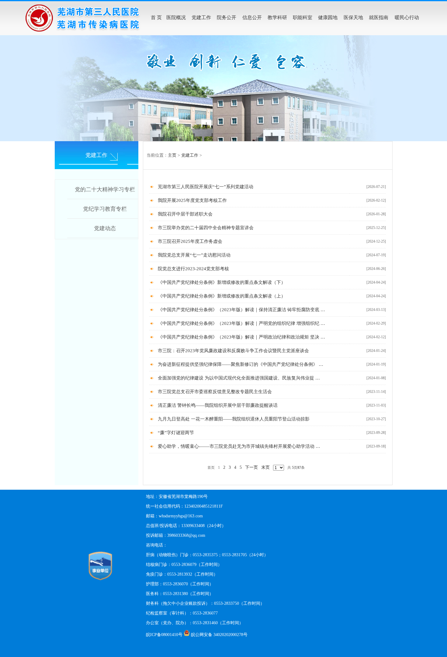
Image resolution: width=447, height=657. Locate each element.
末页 (265, 467)
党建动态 (105, 228)
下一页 (251, 467)
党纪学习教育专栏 (105, 209)
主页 (172, 155)
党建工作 (189, 155)
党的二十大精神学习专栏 (105, 189)
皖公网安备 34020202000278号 (219, 634)
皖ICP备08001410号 (164, 634)
